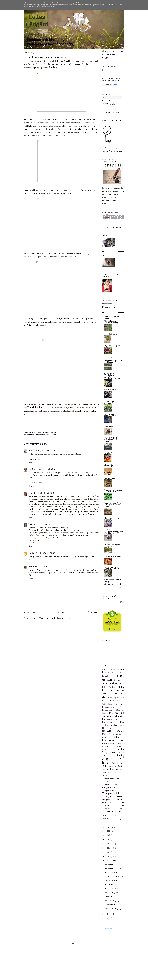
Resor (104, 743)
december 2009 (112, 864)
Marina (31, 469)
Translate (110, 104)
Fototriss (120, 704)
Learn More (113, 4)
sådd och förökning (113, 766)
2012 (108, 848)
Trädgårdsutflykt (111, 793)
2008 (108, 914)
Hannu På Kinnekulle (109, 466)
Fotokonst (112, 687)
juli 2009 (109, 885)
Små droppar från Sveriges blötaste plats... (112, 505)
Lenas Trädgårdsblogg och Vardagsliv (113, 531)
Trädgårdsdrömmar (113, 557)
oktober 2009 (111, 872)
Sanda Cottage (111, 453)
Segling (120, 749)
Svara (31, 462)
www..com (108, 928)
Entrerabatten (112, 683)
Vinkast (120, 799)
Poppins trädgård (112, 545)
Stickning (119, 755)
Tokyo (104, 775)
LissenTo (108, 358)
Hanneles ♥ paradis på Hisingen (113, 361)
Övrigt (118, 818)
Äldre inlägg (93, 613)
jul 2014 (116, 722)
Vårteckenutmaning (46, 435)
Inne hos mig (116, 713)
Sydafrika (115, 763)
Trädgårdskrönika (109, 784)
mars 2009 (110, 901)
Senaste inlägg (30, 613)
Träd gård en (110, 390)
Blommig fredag (109, 307)
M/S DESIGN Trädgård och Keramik (110, 440)
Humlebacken (35, 407)
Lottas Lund (109, 478)
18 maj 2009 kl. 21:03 (44, 524)
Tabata (121, 769)
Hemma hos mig (108, 710)
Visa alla (121, 587)
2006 (108, 918)
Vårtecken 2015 (113, 809)
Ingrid (31, 451)
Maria (31, 553)
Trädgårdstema (108, 791)
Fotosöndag (112, 698)
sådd (122, 763)
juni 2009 (109, 889)
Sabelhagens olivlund (110, 402)
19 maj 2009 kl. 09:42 (45, 553)
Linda (52, 67)
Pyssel (121, 740)
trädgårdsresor (109, 788)
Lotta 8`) (42, 433)
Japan (109, 719)
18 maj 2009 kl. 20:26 (43, 493)
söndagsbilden (112, 769)
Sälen (104, 769)
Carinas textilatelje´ (113, 584)
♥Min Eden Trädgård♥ (109, 375)
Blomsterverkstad (112, 518)
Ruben (31, 567)
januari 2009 (111, 909)
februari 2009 (111, 905)
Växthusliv (109, 427)
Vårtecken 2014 (113, 806)
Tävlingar (106, 797)
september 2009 (112, 877)
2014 (108, 840)
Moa (30, 493)
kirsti (30, 524)
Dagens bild (119, 680)
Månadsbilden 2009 (111, 731)
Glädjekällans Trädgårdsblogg (111, 322)
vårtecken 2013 (113, 803)
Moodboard (107, 304)
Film (104, 687)
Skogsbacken (108, 752)
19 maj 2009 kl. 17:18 (45, 567)
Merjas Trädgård (112, 568)
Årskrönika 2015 (108, 819)
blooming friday (117, 672)
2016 (113, 669)
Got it (122, 4)
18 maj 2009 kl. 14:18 (45, 451)
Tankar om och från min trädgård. (113, 491)
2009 (108, 861)
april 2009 (110, 897)
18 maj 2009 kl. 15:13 (46, 469)
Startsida (62, 613)
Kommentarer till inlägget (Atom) (54, 618)
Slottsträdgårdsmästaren (113, 317)
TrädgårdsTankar (112, 378)
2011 (108, 669)
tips (122, 772)
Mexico (122, 725)
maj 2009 (109, 893)
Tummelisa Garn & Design (113, 581)
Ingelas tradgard (112, 346)
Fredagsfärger (108, 707)
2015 (108, 835)
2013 (108, 844)
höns (118, 710)
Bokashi (105, 676)
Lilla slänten (114, 725)
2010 (104, 669)
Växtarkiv (109, 815)
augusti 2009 (111, 881)
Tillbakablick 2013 (110, 772)
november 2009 (112, 868)
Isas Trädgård (110, 334)
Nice (122, 731)
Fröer (121, 707)
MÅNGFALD (110, 415)
